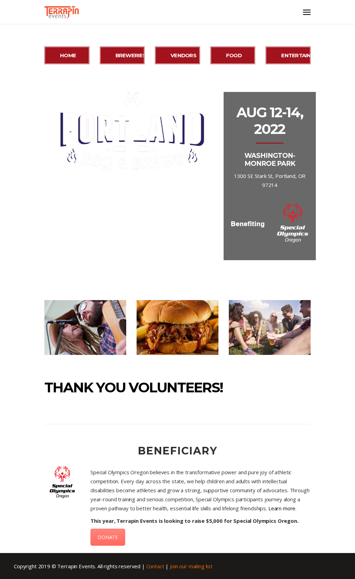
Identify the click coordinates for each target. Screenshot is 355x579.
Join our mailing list (191, 566)
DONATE (108, 537)
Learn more (282, 508)
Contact (155, 566)
